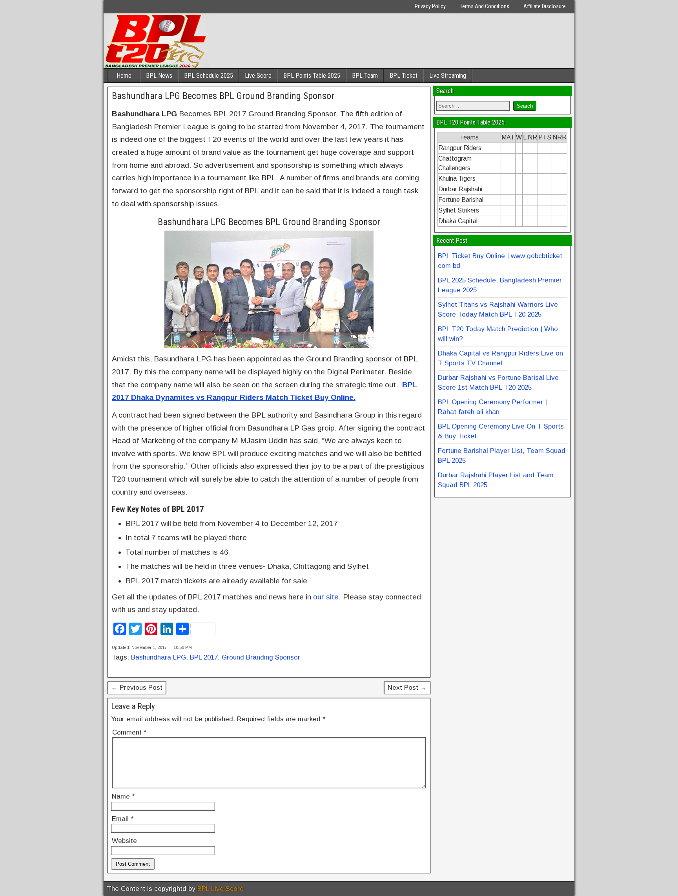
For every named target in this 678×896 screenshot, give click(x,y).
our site (326, 597)
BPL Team (365, 75)
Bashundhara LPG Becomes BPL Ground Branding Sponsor (223, 95)
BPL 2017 (204, 657)
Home (124, 75)
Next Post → (407, 687)
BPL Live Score (220, 888)
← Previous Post (136, 687)
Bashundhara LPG (158, 657)
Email (122, 819)
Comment (129, 732)
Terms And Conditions (484, 6)
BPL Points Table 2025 (311, 75)
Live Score (258, 75)
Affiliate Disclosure (544, 6)
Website (124, 841)
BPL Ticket (403, 75)
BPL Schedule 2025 (208, 75)
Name (123, 796)
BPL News (159, 75)
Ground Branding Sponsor (261, 657)
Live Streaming (447, 75)
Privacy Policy (430, 6)
